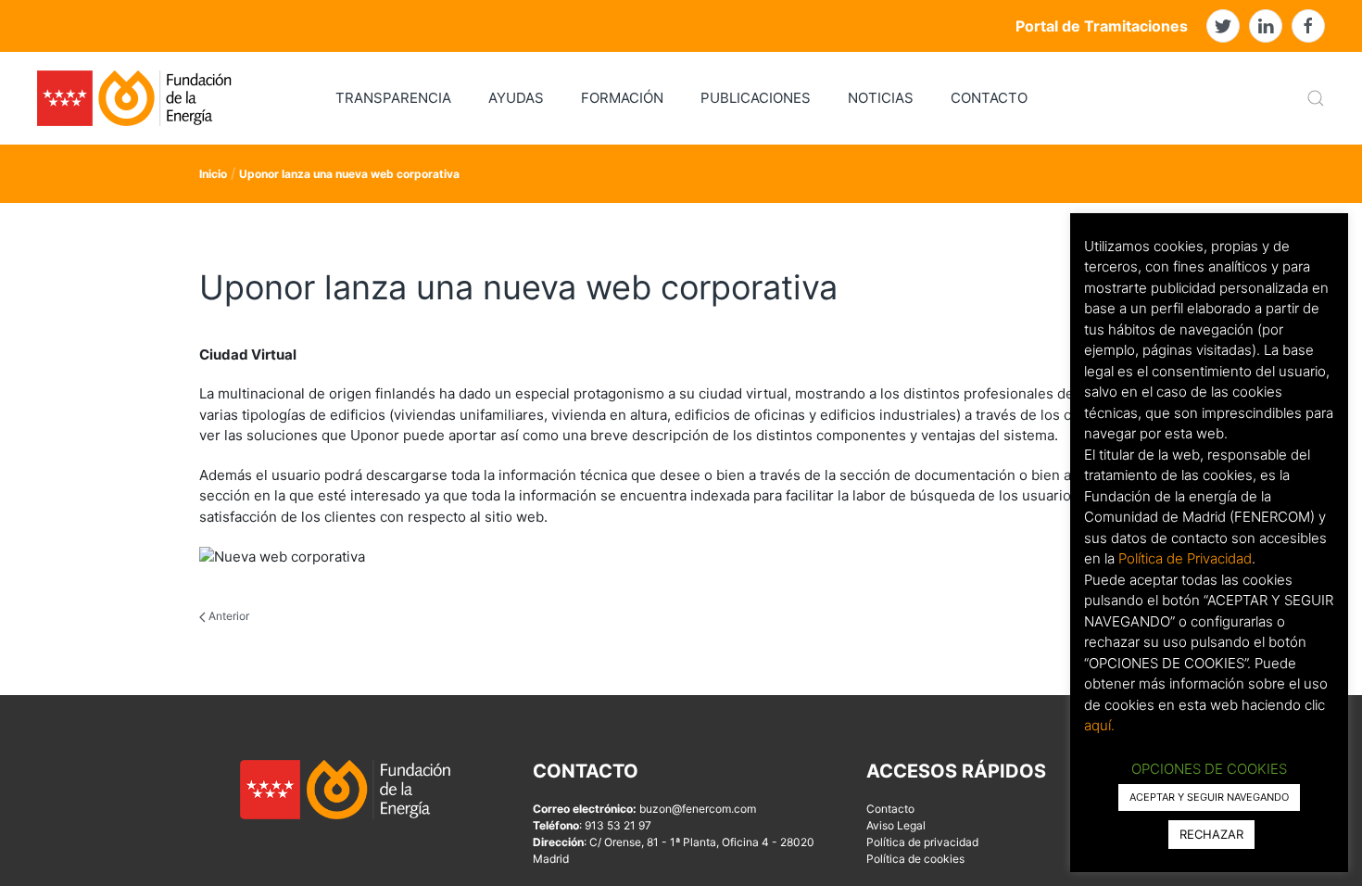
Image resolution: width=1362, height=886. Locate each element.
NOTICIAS (881, 98)
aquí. (1099, 725)
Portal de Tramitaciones (1101, 26)
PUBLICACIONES (755, 98)
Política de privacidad (922, 842)
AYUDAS (516, 98)
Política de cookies (915, 859)
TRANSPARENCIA (393, 98)
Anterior (227, 616)
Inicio (213, 174)
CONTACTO (989, 98)
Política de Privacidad (1185, 558)
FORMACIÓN (622, 98)
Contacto (890, 809)
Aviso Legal (896, 825)
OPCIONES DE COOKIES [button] (1209, 769)
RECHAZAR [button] (1211, 834)
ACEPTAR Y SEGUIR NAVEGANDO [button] (1209, 797)
